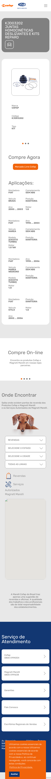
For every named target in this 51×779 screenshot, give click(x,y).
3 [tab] (28, 143)
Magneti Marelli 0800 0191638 (12, 673)
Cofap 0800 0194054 (11, 656)
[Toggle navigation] (45, 5)
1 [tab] (22, 143)
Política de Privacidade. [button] (21, 767)
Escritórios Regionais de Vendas (20, 724)
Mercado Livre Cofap (25, 166)
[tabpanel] (25, 116)
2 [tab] (25, 143)
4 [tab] (29, 379)
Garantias (9, 690)
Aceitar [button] (14, 774)
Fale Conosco (11, 707)
